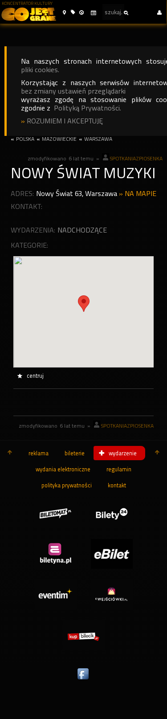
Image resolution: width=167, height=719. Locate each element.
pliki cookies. (40, 69)
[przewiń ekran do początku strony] (9, 453)
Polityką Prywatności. (87, 108)
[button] (64, 13)
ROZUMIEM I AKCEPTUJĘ (65, 121)
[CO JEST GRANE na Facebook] (83, 680)
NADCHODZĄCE (82, 230)
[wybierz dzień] (93, 13)
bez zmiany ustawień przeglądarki (73, 91)
